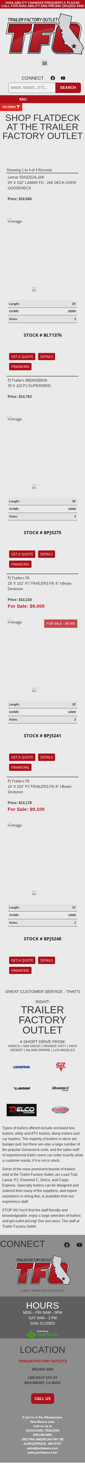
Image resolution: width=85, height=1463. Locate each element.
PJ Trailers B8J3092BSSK (27, 380)
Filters (9, 107)
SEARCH (68, 88)
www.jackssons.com (42, 1452)
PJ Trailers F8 (18, 577)
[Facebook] (52, 78)
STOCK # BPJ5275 (42, 532)
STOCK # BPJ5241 (42, 736)
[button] (44, 63)
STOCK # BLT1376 (43, 335)
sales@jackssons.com (42, 1448)
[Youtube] (63, 78)
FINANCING (20, 366)
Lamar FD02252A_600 (26, 177)
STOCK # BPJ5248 (42, 939)
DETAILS (46, 356)
